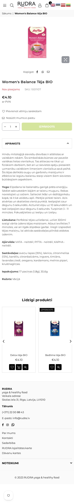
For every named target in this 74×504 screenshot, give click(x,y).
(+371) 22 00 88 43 (13, 412)
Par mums (8, 433)
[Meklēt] (11, 5)
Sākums (6, 13)
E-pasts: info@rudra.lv (16, 418)
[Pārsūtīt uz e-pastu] (48, 72)
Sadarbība (8, 442)
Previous (4, 341)
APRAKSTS (12, 143)
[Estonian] (58, 5)
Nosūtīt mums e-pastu (20, 117)
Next (71, 341)
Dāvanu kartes (11, 453)
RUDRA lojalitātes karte (17, 448)
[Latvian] (63, 5)
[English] (53, 5)
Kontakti (7, 438)
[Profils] (39, 5)
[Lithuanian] (68, 5)
